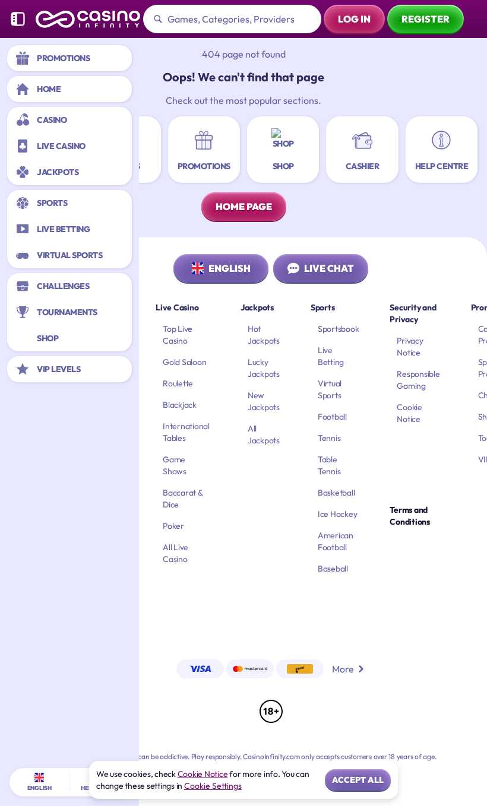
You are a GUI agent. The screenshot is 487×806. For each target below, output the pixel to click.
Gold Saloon (184, 362)
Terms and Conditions (410, 515)
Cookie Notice (203, 774)
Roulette (178, 383)
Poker (173, 526)
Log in (354, 19)
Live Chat (329, 268)
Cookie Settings (213, 786)
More (343, 669)
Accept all (358, 780)
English (229, 268)
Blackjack (180, 404)
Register (425, 19)
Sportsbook (338, 328)
